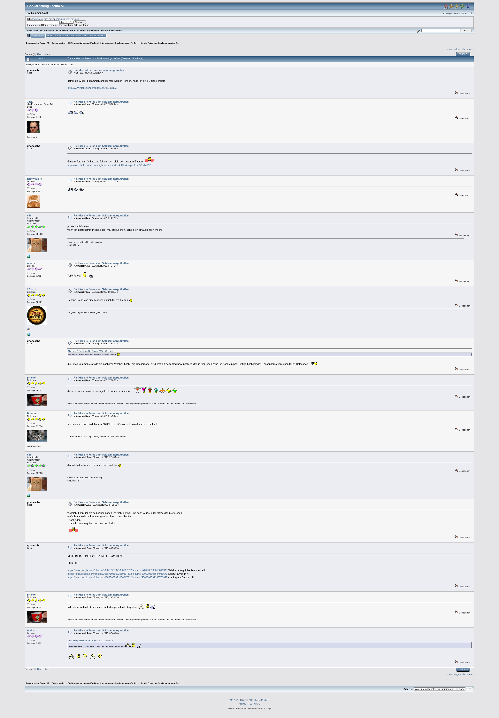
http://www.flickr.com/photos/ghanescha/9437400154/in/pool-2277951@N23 (109, 165)
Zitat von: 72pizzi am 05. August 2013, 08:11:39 (90, 351)
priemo (31, 377)
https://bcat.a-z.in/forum (111, 30)
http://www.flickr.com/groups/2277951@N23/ (92, 87)
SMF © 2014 (247, 700)
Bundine (32, 413)
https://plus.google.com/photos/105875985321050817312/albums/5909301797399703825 (117, 577)
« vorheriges (454, 49)
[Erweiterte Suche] (418, 30)
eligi (29, 215)
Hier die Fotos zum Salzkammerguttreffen (99, 70)
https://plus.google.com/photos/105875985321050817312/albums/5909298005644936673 (117, 573)
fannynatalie (34, 178)
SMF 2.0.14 (234, 700)
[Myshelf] (28, 335)
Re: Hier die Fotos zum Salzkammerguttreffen (101, 101)
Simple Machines (262, 700)
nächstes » (468, 49)
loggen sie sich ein (42, 19)
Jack (30, 101)
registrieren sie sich (68, 19)
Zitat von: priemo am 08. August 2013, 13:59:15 (90, 641)
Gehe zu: (408, 689)
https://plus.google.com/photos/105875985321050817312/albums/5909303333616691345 (117, 570)
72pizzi (31, 289)
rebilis (31, 263)
